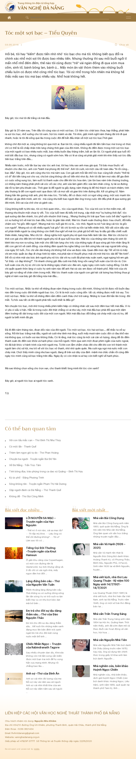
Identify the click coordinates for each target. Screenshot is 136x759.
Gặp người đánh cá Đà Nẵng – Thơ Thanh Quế (35, 490)
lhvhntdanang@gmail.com (25, 733)
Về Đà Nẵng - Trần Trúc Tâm (25, 465)
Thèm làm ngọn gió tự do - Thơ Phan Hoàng (34, 453)
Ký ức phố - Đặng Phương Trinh (26, 477)
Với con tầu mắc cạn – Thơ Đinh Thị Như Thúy (35, 440)
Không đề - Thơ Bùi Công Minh (26, 496)
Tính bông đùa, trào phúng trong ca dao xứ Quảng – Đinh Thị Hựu (46, 471)
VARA (36, 749)
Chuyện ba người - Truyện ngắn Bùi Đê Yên (32, 459)
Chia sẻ (124, 45)
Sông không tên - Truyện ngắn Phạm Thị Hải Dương (37, 484)
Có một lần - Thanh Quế (22, 446)
